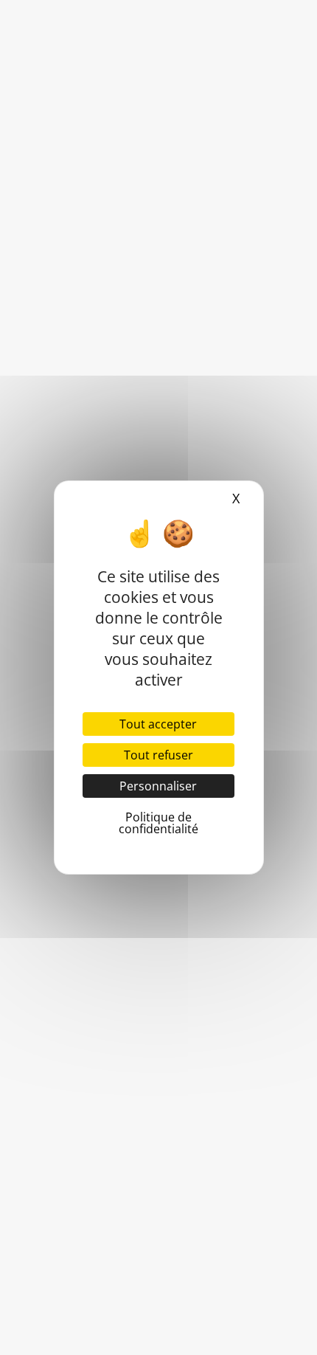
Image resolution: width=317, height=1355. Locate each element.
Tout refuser (158, 755)
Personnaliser (158, 786)
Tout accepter (158, 724)
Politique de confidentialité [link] (158, 823)
